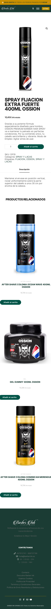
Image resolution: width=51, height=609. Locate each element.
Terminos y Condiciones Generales (25, 584)
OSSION (30, 159)
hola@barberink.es (27, 556)
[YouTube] (30, 599)
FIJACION (20, 159)
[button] (47, 28)
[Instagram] (20, 599)
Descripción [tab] (24, 169)
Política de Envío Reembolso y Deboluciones (25, 587)
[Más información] (33, 8)
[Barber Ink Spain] (8, 8)
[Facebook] (23, 599)
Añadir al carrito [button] (11, 302)
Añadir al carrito (31, 146)
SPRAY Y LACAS (24, 157)
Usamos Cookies (26, 578)
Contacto (25, 572)
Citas (45, 9)
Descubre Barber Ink (25, 575)
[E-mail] (27, 599)
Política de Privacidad (25, 581)
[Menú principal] (38, 8)
